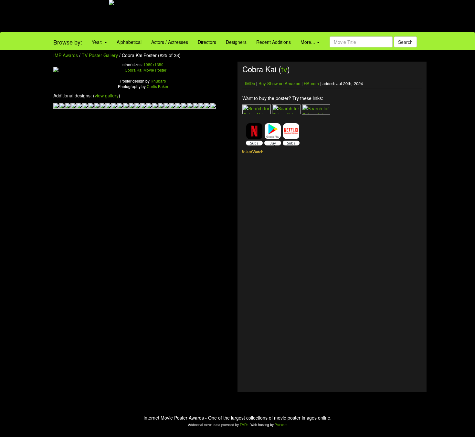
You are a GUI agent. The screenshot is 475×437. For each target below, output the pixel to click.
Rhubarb (158, 81)
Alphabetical (129, 42)
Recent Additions (273, 42)
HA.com (311, 83)
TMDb (244, 424)
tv (284, 68)
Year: (98, 42)
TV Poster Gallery (100, 55)
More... (308, 42)
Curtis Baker (157, 86)
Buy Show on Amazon (279, 83)
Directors (207, 42)
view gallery (107, 95)
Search (405, 42)
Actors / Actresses (169, 42)
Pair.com (281, 424)
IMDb (250, 83)
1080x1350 (153, 64)
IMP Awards (65, 55)
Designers (236, 42)
